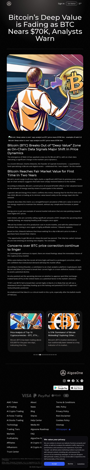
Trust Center (13, 451)
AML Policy (61, 406)
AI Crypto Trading (15, 411)
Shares (34, 415)
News (33, 406)
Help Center (36, 420)
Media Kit (35, 424)
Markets (11, 433)
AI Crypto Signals (39, 442)
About (33, 402)
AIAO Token (12, 402)
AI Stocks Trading (15, 420)
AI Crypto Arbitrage (40, 447)
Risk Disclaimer (63, 415)
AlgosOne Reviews (39, 438)
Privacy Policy (62, 411)
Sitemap (60, 424)
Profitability (12, 438)
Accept (54, 464)
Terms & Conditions (65, 402)
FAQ (32, 433)
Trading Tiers (13, 429)
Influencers (12, 447)
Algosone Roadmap (40, 429)
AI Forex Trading (14, 415)
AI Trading (12, 406)
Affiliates (11, 442)
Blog (33, 411)
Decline (70, 464)
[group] (26, 331)
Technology (12, 424)
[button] (34, 354)
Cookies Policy (62, 420)
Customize (81, 464)
